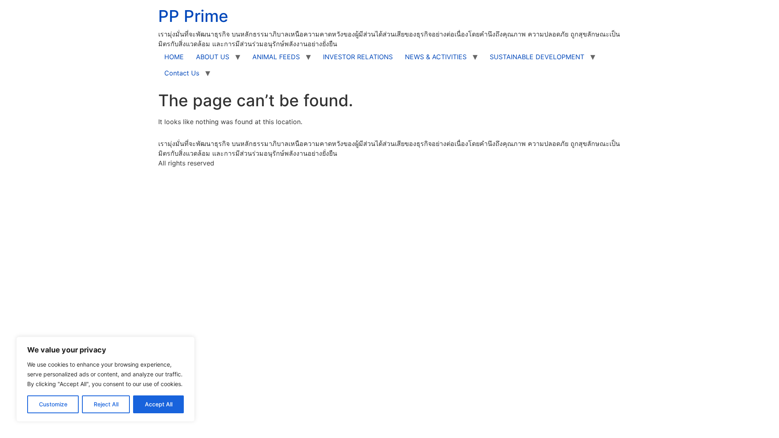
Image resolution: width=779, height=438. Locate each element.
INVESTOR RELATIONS (358, 57)
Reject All (106, 404)
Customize (53, 404)
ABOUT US (212, 57)
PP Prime (193, 16)
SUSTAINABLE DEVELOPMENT (537, 57)
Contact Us (181, 73)
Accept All (158, 404)
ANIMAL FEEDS (276, 57)
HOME (174, 57)
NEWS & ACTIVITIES (436, 57)
